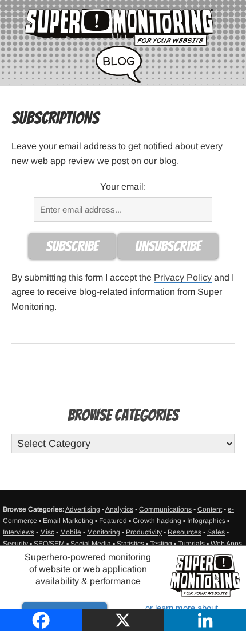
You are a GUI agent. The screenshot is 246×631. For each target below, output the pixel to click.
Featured (113, 521)
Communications (165, 509)
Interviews (18, 532)
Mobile (70, 532)
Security (15, 544)
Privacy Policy (183, 277)
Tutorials (191, 544)
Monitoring (103, 532)
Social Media (90, 544)
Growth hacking (157, 521)
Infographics (206, 521)
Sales (216, 532)
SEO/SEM (49, 544)
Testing (161, 544)
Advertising (82, 509)
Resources (184, 532)
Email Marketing (68, 521)
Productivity (144, 532)
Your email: (123, 186)
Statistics (130, 544)
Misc (47, 532)
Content (209, 509)
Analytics (119, 509)
